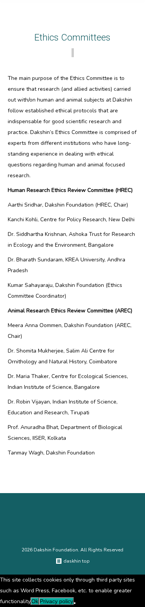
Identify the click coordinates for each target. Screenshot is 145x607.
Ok (34, 601)
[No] (74, 603)
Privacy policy (56, 601)
